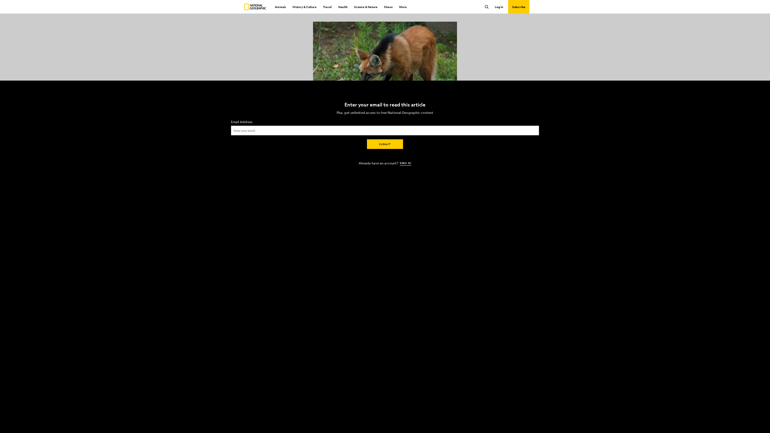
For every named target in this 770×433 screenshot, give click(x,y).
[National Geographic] (255, 7)
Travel (327, 7)
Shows (388, 7)
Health (343, 7)
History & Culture (304, 7)
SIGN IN (405, 163)
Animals (280, 7)
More (403, 7)
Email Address (241, 122)
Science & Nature (365, 7)
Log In (499, 7)
